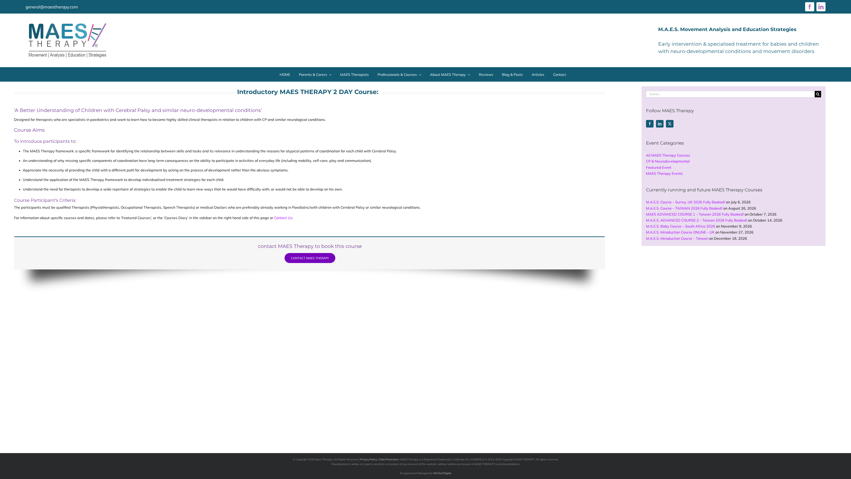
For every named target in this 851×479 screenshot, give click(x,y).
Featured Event (658, 167)
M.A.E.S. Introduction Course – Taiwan (677, 238)
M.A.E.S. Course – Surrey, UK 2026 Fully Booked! (685, 202)
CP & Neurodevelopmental (668, 161)
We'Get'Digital (442, 473)
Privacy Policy (368, 459)
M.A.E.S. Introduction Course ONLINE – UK (680, 232)
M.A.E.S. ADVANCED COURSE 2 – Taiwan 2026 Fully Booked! (696, 220)
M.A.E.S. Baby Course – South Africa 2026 (680, 226)
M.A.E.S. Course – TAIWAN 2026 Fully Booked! (684, 208)
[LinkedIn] (660, 124)
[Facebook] (650, 124)
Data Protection (388, 459)
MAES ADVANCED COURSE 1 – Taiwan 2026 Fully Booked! (695, 214)
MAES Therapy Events (664, 173)
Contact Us (283, 218)
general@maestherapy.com (51, 7)
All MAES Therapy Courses (668, 155)
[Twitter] (669, 124)
